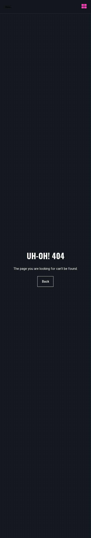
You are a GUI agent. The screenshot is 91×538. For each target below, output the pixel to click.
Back (45, 281)
